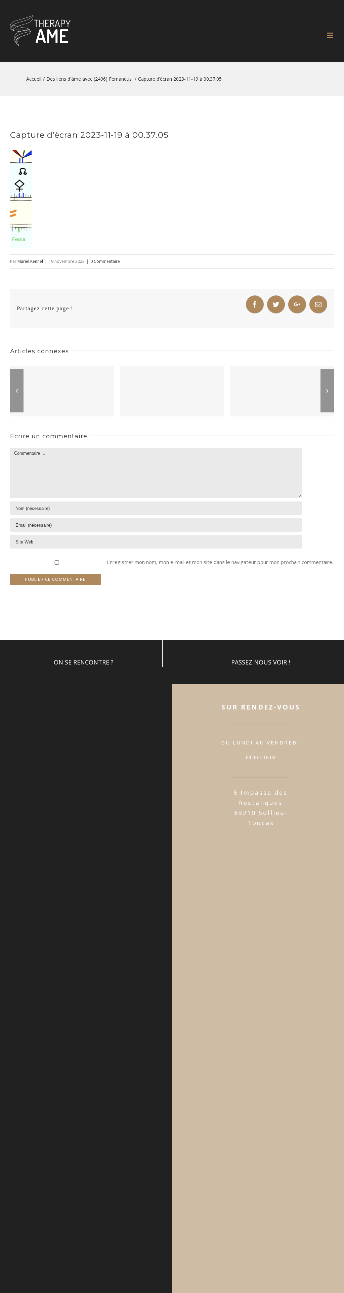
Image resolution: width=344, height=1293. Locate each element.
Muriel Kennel (30, 261)
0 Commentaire (105, 261)
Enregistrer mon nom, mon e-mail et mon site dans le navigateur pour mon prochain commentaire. (220, 562)
